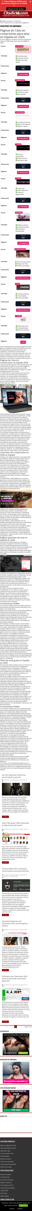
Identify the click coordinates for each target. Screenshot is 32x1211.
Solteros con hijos (6, 1167)
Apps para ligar (5, 1151)
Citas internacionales (7, 1161)
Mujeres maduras (6, 1182)
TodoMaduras (24, 243)
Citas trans (3, 1193)
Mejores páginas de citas (8, 1145)
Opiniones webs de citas (8, 1148)
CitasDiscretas (23, 172)
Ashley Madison (23, 138)
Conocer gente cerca (6, 1153)
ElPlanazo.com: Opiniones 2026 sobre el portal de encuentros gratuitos (14, 978)
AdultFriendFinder (23, 310)
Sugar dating (4, 1196)
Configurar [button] (20, 1208)
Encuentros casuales (6, 1180)
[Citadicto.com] (16, 14)
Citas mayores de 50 (6, 1185)
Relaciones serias (5, 1159)
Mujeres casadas (5, 1174)
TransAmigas (24, 206)
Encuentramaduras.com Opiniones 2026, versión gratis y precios (15, 923)
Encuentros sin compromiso (10, 780)
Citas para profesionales (8, 1164)
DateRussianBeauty (23, 278)
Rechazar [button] (12, 1208)
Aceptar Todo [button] (23, 1205)
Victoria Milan (24, 74)
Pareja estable (4, 1156)
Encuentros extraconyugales (10, 875)
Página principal (7, 21)
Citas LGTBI (4, 1190)
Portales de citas (23, 780)
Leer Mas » (5, 816)
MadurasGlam (24, 106)
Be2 (24, 342)
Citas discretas (5, 1177)
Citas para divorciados (7, 1188)
